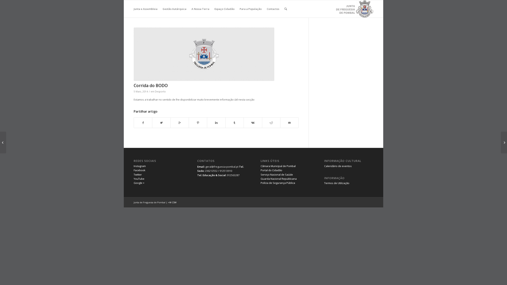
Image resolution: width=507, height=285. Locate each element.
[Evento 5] (504, 142)
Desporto (160, 91)
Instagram (140, 166)
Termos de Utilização (336, 183)
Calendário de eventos (338, 166)
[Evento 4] (3, 142)
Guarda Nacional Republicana (279, 178)
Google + (139, 183)
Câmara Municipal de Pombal (278, 166)
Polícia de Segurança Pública (278, 183)
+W (169, 202)
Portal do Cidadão (271, 170)
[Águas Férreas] (216, 54)
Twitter (138, 174)
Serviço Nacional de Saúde (277, 174)
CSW (174, 202)
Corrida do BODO (151, 85)
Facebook (139, 170)
